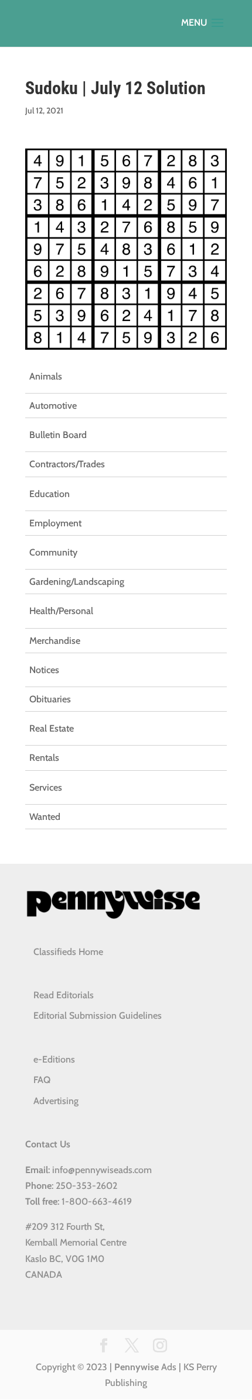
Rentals (44, 757)
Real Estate (51, 728)
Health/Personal (61, 610)
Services (45, 787)
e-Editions (54, 1059)
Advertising (56, 1100)
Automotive (53, 405)
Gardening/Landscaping (76, 581)
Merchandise (54, 640)
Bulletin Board (58, 434)
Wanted (44, 816)
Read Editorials (63, 995)
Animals (45, 376)
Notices (44, 669)
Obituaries (50, 699)
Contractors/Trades (67, 464)
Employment (55, 523)
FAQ (41, 1079)
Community (53, 552)
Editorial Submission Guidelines (97, 1015)
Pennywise (136, 1367)
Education (49, 493)
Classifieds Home (68, 951)
